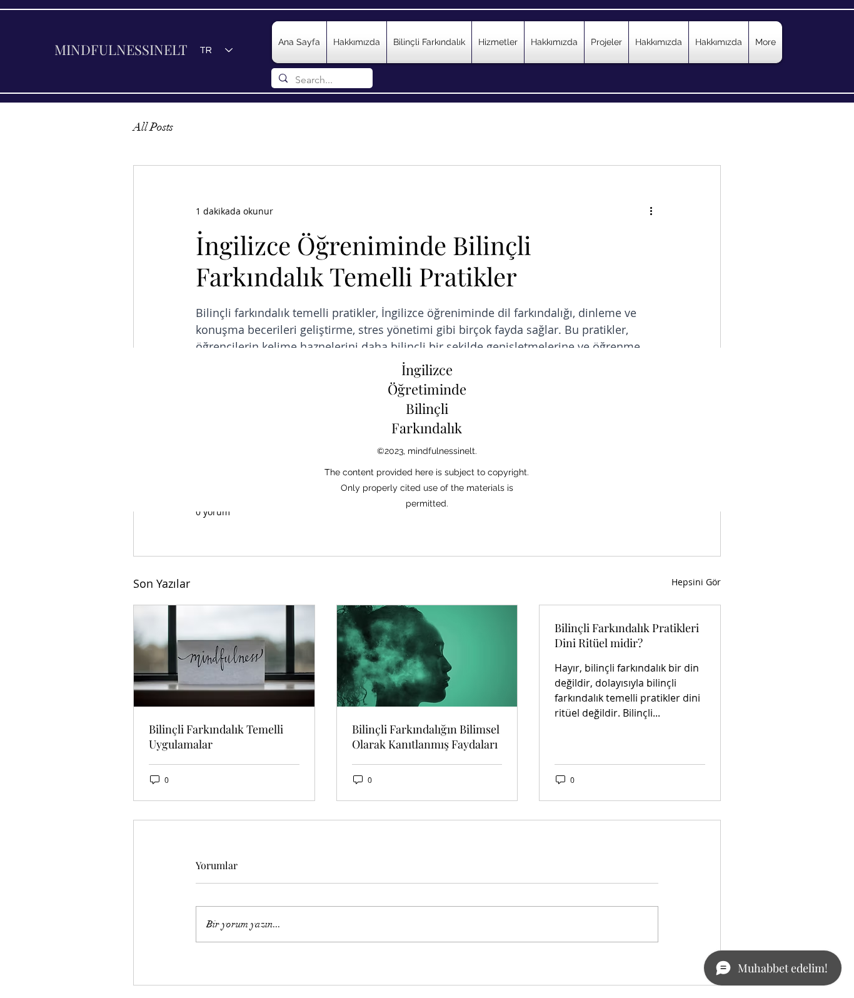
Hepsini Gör (696, 582)
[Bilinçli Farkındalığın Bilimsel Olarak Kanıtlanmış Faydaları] (427, 656)
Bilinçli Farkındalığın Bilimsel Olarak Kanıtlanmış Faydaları (426, 737)
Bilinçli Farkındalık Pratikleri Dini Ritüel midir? (627, 635)
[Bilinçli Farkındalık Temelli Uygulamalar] (224, 656)
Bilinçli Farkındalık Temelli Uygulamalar (216, 737)
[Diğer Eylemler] (650, 210)
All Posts (153, 127)
